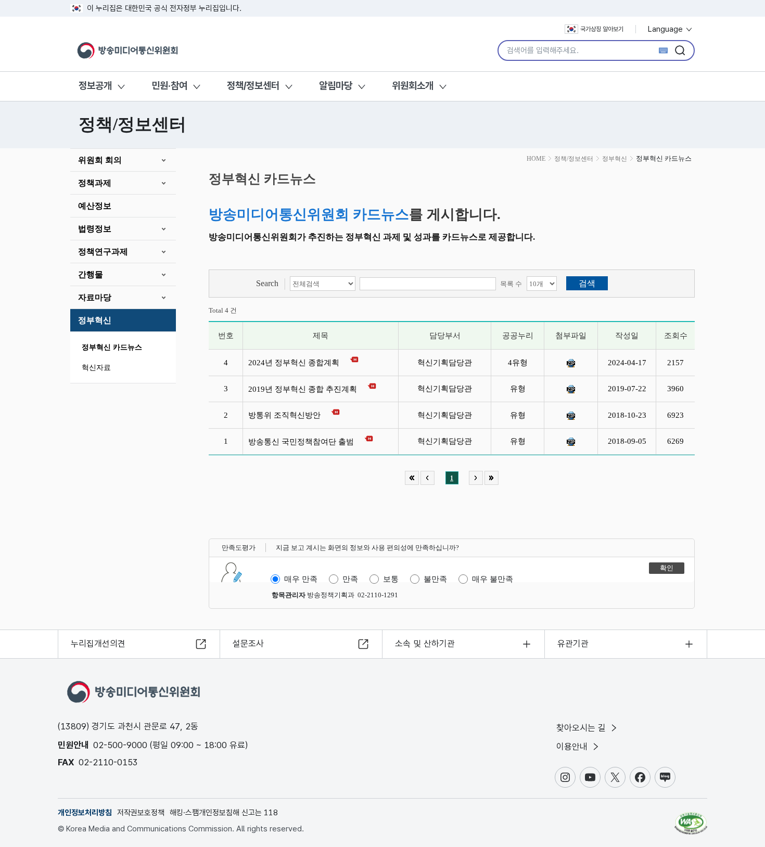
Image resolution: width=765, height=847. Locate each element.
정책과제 (94, 182)
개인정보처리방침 (85, 812)
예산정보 (94, 205)
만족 (350, 579)
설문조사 (248, 643)
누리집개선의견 (98, 643)
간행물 (90, 274)
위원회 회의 (100, 160)
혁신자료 (96, 367)
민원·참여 (169, 86)
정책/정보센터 (253, 86)
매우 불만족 (492, 579)
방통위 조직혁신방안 (286, 415)
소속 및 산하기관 (425, 643)
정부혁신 (94, 320)
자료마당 (94, 297)
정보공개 (95, 86)
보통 (391, 579)
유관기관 (573, 643)
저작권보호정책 (140, 812)
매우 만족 (300, 579)
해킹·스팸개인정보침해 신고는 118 (224, 812)
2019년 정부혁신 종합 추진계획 (304, 389)
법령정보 (94, 228)
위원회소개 (413, 86)
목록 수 (511, 284)
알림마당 (335, 86)
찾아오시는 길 (582, 728)
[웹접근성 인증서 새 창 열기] (690, 818)
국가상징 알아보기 (601, 29)
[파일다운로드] (571, 363)
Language (666, 29)
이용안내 (573, 746)
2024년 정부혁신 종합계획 (295, 362)
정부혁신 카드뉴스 (112, 347)
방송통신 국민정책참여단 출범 (303, 442)
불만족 (435, 579)
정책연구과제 (103, 251)
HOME (536, 158)
